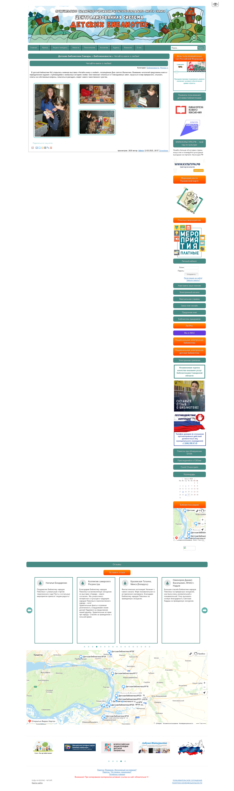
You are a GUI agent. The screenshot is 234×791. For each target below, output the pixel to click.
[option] (189, 72)
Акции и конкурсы (60, 48)
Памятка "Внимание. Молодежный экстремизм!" (117, 770)
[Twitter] (39, 147)
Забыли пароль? (193, 280)
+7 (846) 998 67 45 (189, 443)
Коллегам (104, 48)
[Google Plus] (51, 147)
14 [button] (137, 646)
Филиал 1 (164, 68)
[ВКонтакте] (36, 147)
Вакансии (128, 48)
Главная (33, 48)
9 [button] (117, 646)
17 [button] (149, 646)
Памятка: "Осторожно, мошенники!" (117, 772)
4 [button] (96, 646)
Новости (75, 48)
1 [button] (84, 646)
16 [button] (145, 646)
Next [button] (202, 72)
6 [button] (104, 646)
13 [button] (133, 646)
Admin (141, 151)
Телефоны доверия (117, 774)
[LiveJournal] (48, 147)
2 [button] (88, 646)
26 (186, 495)
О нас (139, 48)
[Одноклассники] (42, 147)
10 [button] (121, 646)
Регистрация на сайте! (193, 278)
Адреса (116, 48)
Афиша (45, 48)
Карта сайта (37, 783)
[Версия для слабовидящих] (215, 4)
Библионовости (102, 56)
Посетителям (89, 48)
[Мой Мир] (45, 147)
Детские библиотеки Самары (74, 56)
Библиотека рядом (189, 505)
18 (183, 492)
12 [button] (129, 646)
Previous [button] (177, 72)
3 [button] (92, 646)
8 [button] (113, 646)
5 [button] (100, 646)
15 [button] (141, 646)
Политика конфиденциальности (187, 783)
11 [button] (125, 646)
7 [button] (109, 646)
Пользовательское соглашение (187, 780)
